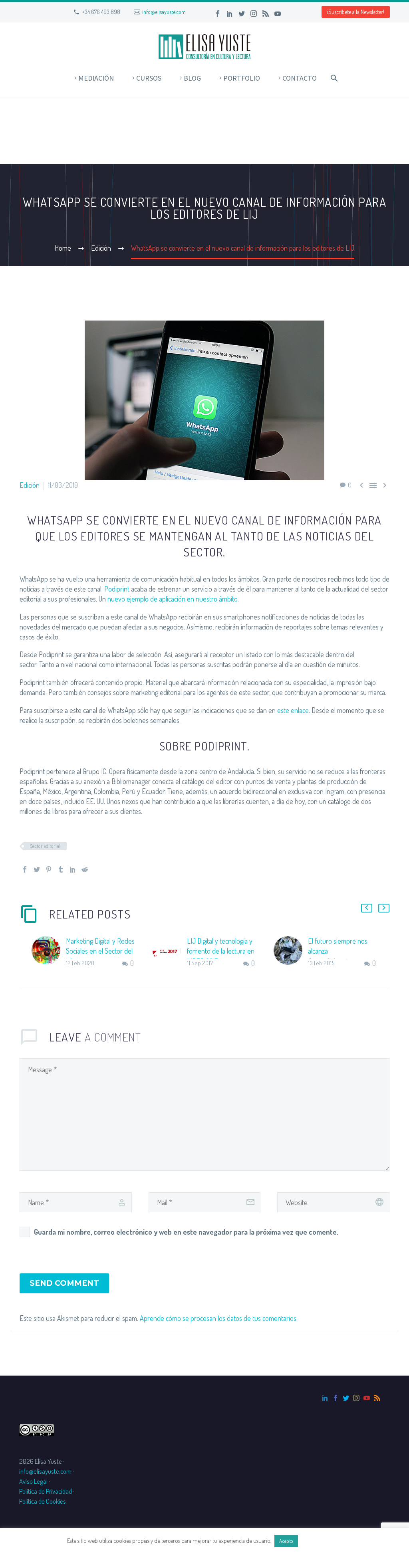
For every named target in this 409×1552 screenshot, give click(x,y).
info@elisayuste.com (164, 11)
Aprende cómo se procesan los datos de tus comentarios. (219, 1318)
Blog (192, 78)
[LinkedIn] (230, 13)
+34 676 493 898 (101, 11)
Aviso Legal (33, 1481)
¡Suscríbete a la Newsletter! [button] (355, 11)
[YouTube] (278, 13)
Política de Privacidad (45, 1491)
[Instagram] (254, 13)
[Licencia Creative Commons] (36, 1429)
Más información (320, 1540)
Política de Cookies (42, 1501)
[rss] (377, 1398)
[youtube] (366, 1398)
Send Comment (64, 1283)
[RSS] (266, 13)
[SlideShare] (290, 13)
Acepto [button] (286, 1541)
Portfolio (241, 78)
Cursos (148, 78)
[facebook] (335, 1398)
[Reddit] (84, 869)
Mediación (96, 78)
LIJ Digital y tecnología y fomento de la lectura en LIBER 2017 (220, 950)
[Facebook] (218, 13)
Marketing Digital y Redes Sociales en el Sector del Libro (100, 950)
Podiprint (116, 588)
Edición (30, 485)
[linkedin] (325, 1398)
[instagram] (356, 1398)
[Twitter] (242, 13)
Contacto (299, 78)
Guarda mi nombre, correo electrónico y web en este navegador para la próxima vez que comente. (186, 1231)
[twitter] (346, 1398)
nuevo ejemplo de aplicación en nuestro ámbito (172, 598)
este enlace (293, 710)
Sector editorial (45, 846)
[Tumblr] (61, 869)
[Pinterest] (49, 869)
